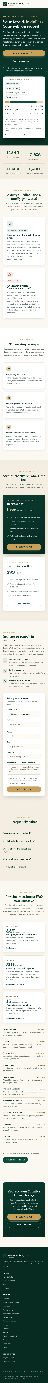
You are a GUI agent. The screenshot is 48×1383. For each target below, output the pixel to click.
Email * (9, 742)
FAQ (4, 1285)
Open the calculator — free (24, 61)
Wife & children (12, 88)
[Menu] (43, 4)
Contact (6, 1288)
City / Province (12, 752)
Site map (40, 1371)
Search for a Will (24, 1224)
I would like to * (12, 709)
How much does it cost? (14, 867)
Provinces (6, 1340)
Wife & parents (11, 97)
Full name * (11, 720)
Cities (5, 1347)
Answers (6, 1332)
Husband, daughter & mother (16, 93)
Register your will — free (24, 53)
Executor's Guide (9, 1321)
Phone (9, 732)
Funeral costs (8, 1310)
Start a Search (24, 604)
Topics (5, 1325)
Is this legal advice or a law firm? (19, 841)
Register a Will (8, 1358)
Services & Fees (9, 1281)
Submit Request (24, 789)
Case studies (8, 1317)
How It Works (8, 1277)
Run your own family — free (16, 135)
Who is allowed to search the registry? (17, 850)
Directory (6, 1306)
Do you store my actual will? (17, 833)
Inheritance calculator (11, 1314)
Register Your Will (24, 547)
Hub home (7, 1299)
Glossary (6, 1329)
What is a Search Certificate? (17, 859)
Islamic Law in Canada (11, 1303)
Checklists (7, 1344)
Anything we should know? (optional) (21, 762)
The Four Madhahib (10, 1336)
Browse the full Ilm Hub (15, 1160)
